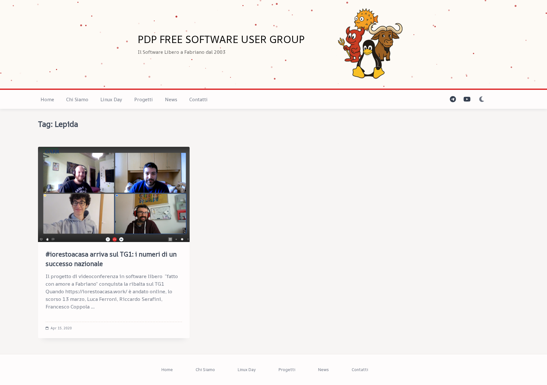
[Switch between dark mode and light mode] (482, 99)
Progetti (143, 99)
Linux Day (111, 99)
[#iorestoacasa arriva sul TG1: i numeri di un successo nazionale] (114, 194)
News (171, 99)
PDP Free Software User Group (221, 39)
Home (47, 99)
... (93, 306)
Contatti (198, 99)
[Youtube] (467, 99)
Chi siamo (77, 99)
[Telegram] (453, 99)
